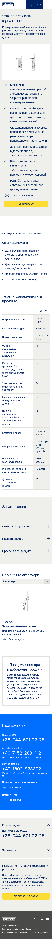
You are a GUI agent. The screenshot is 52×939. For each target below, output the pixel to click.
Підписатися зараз (26, 896)
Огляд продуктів (13, 233)
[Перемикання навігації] (47, 4)
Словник (32, 932)
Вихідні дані (43, 932)
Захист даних (31, 929)
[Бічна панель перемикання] (39, 4)
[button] (34, 919)
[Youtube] (47, 919)
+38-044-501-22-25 (23, 739)
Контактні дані (11, 825)
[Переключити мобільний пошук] (30, 4)
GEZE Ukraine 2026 (10, 925)
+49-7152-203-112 (21, 752)
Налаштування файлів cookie (14, 932)
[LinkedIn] (42, 919)
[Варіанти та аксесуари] (26, 582)
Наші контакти (26, 204)
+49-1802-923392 (21, 768)
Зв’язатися (9, 850)
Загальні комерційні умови (13, 929)
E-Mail (36, 697)
